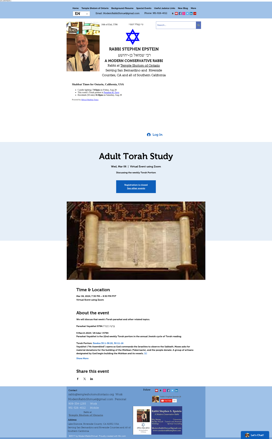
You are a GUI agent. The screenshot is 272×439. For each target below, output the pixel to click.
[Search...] (198, 25)
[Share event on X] (84, 379)
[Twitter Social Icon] (187, 13)
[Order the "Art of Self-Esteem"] (160, 390)
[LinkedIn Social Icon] (191, 13)
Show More (82, 358)
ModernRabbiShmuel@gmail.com (121, 13)
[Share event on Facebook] (77, 379)
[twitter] (176, 13)
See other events (136, 188)
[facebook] (180, 13)
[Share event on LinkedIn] (91, 379)
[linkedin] (183, 13)
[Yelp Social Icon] (194, 13)
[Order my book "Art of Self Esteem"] (172, 13)
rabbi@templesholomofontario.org (91, 394)
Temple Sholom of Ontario (140, 65)
